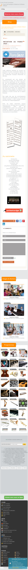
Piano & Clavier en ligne (18, 460)
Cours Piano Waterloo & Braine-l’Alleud (14, 448)
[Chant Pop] (5, 366)
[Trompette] (23, 426)
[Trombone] (14, 426)
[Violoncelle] (23, 430)
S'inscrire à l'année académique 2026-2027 (14, 17)
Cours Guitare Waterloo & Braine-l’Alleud (14, 449)
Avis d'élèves (6, 526)
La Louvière (5, 558)
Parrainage (5, 525)
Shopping (5, 547)
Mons (4, 562)
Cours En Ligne (6, 508)
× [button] (26, 558)
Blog (4, 520)
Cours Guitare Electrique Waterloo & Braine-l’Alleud (14, 451)
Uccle (17, 555)
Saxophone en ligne (20, 454)
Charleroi (5, 555)
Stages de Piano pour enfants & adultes (14, 318)
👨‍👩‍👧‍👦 (2, 505)
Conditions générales (7, 539)
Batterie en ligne (18, 457)
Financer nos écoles (7, 543)
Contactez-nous (6, 538)
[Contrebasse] (5, 376)
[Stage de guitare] (14, 295)
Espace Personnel (7, 536)
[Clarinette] (14, 366)
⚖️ (2, 539)
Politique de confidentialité (8, 541)
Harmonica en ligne (8, 456)
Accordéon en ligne (19, 456)
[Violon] (14, 430)
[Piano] (14, 416)
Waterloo (18, 557)
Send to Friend (8, 221)
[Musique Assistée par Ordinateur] (23, 406)
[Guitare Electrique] (14, 396)
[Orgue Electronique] (5, 416)
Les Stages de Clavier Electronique (11, 45)
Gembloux (5, 557)
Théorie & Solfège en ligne (18, 458)
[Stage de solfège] (14, 335)
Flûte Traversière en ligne (14, 464)
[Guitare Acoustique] (23, 386)
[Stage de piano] (14, 315)
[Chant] (23, 356)
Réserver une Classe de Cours (9, 530)
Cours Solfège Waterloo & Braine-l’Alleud (14, 453)
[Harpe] (5, 406)
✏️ (2, 503)
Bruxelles (5, 553)
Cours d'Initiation (6, 503)
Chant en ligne (7, 458)
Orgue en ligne (9, 457)
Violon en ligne (8, 460)
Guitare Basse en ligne (19, 462)
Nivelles (18, 553)
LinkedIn (4, 224)
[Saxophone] (23, 416)
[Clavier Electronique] (23, 366)
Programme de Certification (9, 510)
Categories (10, 31)
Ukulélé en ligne (8, 462)
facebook (17, 221)
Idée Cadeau (6, 523)
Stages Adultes (6, 513)
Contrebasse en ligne (9, 454)
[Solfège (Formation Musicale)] (5, 426)
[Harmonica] (23, 396)
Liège (4, 560)
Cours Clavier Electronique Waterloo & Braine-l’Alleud (14, 452)
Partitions (5, 521)
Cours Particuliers (7, 507)
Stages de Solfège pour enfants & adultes (14, 338)
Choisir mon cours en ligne (14, 497)
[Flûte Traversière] (14, 386)
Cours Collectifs (6, 505)
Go (24, 444)
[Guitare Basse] (5, 396)
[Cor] (14, 376)
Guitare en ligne (7, 461)
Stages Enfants (6, 512)
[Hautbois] (14, 406)
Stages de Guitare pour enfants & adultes (14, 298)
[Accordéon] (5, 356)
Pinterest (23, 221)
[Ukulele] (5, 430)
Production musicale (7, 532)
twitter (20, 221)
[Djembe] (23, 376)
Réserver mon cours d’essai (14, 14)
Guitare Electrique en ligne (19, 461)
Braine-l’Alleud (6, 552)
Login (4, 515)
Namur (17, 552)
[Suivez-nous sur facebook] (2, 564)
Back (5, 38)
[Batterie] (14, 356)
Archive (17, 31)
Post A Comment (8, 262)
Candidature (5, 528)
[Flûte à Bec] (5, 386)
